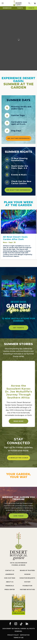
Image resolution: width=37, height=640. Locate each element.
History (27, 582)
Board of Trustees (27, 570)
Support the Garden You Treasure (18, 498)
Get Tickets (18, 327)
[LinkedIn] (26, 624)
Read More (18, 421)
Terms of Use (18, 637)
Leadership (9, 574)
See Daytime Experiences (18, 138)
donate (31, 8)
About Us (9, 582)
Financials (10, 585)
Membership (7, 8)
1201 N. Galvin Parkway (18, 563)
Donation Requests (27, 578)
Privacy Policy (13, 635)
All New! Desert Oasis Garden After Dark (15, 238)
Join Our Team (9, 578)
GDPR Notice (24, 635)
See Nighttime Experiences (18, 190)
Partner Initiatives (27, 589)
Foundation (27, 585)
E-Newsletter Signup (18, 458)
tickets (20, 8)
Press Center (10, 589)
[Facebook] (10, 624)
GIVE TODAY (18, 516)
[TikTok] (21, 624)
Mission (27, 574)
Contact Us (9, 570)
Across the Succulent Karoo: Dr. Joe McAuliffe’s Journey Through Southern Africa (18, 391)
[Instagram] (15, 624)
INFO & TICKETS (18, 224)
